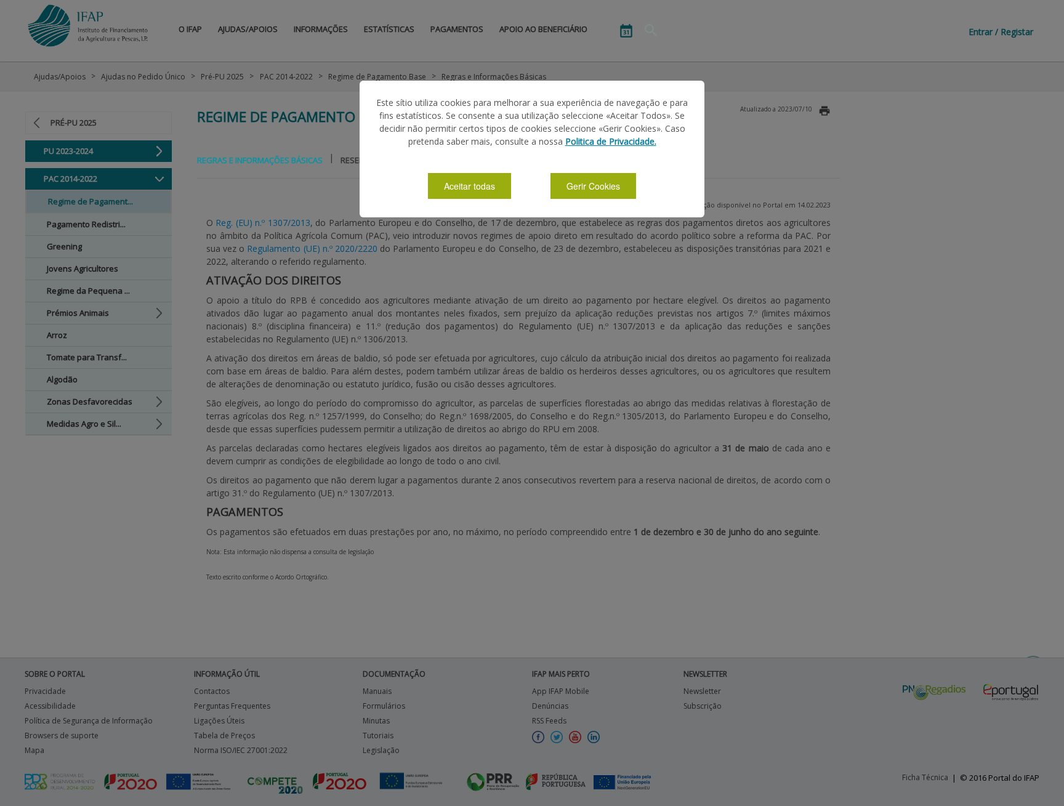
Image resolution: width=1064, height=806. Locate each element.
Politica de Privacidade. (610, 141)
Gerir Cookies (593, 186)
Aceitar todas (469, 186)
